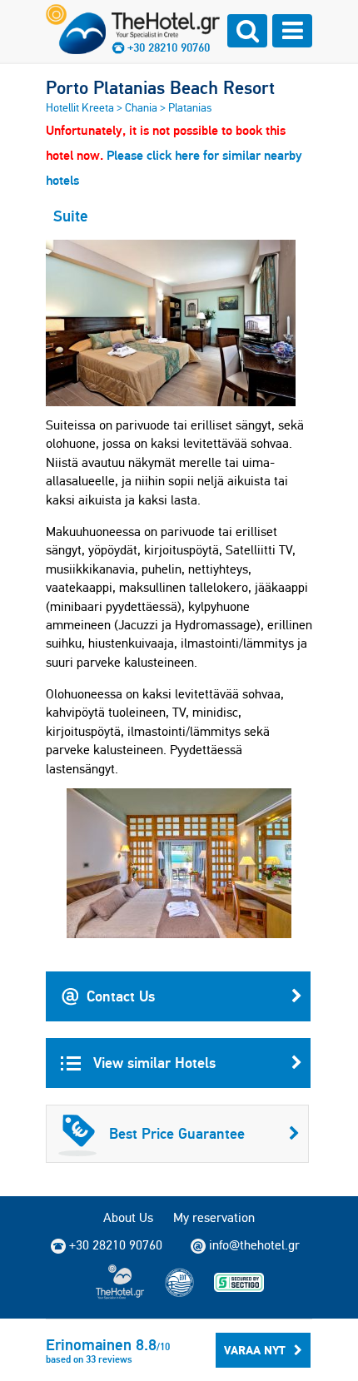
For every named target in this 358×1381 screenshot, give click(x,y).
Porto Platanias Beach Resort (160, 87)
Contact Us (121, 996)
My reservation (214, 1217)
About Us (128, 1217)
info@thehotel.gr (254, 1245)
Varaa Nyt (255, 1350)
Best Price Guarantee (177, 1133)
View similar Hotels (152, 1062)
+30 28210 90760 (168, 47)
